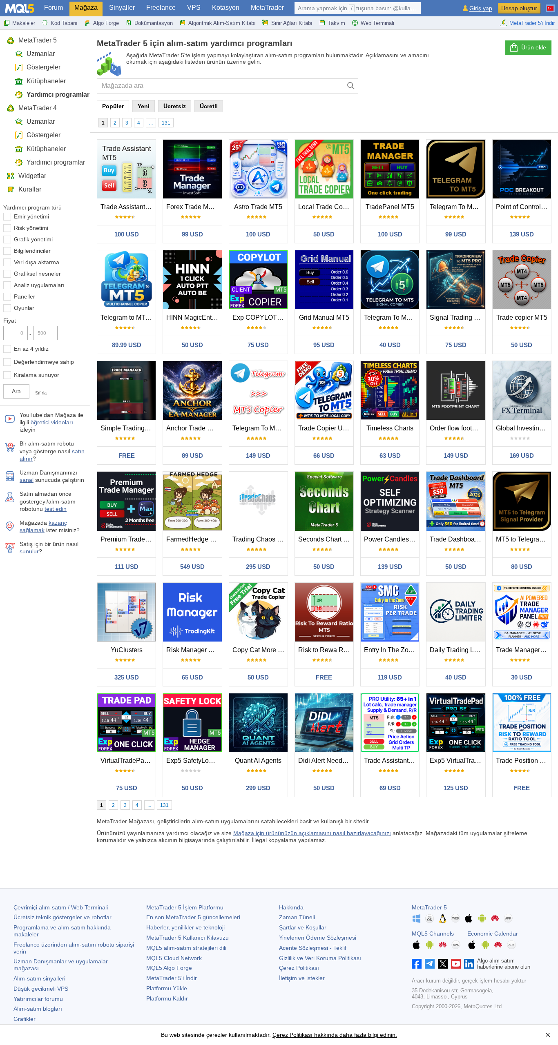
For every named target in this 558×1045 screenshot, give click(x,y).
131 (166, 123)
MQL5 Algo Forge (169, 968)
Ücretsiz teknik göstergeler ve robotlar (62, 917)
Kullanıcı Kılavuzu (187, 937)
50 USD (324, 234)
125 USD (456, 787)
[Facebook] (417, 964)
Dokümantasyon (153, 23)
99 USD (192, 234)
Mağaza (86, 7)
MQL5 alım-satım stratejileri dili (186, 948)
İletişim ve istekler (302, 978)
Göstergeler (43, 67)
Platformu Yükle (166, 988)
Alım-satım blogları (37, 1008)
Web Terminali (377, 23)
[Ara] (351, 86)
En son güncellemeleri (193, 917)
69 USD (390, 787)
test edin (56, 509)
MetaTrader (267, 7)
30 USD (521, 677)
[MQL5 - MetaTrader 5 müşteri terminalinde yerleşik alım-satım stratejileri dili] (19, 8)
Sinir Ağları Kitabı (291, 23)
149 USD (258, 455)
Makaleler (23, 23)
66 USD (324, 455)
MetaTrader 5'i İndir (532, 23)
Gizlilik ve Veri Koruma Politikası (320, 958)
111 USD (126, 566)
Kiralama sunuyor (36, 375)
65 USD (192, 677)
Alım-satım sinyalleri (39, 978)
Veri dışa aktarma (36, 262)
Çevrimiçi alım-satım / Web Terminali (60, 907)
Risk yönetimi (31, 228)
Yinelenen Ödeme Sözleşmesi (317, 937)
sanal (26, 480)
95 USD (324, 344)
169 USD (521, 455)
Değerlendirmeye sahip (44, 362)
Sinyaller (122, 7)
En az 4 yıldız (31, 348)
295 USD (258, 566)
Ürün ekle (533, 47)
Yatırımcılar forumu (38, 999)
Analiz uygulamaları (39, 285)
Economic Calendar (492, 933)
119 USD (390, 677)
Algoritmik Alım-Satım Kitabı (222, 23)
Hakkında (291, 907)
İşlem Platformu (184, 907)
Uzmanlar (41, 53)
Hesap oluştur (519, 8)
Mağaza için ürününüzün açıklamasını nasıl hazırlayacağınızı (312, 833)
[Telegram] (430, 964)
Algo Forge (106, 23)
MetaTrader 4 (37, 108)
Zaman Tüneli (297, 917)
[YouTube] (456, 964)
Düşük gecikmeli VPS (40, 988)
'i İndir (171, 978)
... (151, 123)
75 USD (258, 344)
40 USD (390, 344)
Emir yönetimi (31, 216)
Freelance (161, 7)
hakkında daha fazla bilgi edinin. (354, 1035)
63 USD (390, 455)
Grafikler (24, 1019)
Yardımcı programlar (58, 94)
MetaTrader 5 (37, 40)
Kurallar (29, 189)
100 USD (126, 234)
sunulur (29, 551)
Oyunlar (24, 308)
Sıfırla (41, 392)
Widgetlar (32, 175)
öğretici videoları (52, 422)
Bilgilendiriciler (32, 250)
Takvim (336, 23)
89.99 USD (126, 344)
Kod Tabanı (64, 23)
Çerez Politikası (299, 968)
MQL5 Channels (433, 933)
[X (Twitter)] (443, 964)
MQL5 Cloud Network (174, 958)
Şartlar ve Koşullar (302, 927)
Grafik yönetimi (33, 239)
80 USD (521, 566)
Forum (53, 7)
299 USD (258, 787)
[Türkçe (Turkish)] (550, 5)
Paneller (24, 296)
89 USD (192, 455)
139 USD (521, 234)
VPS (194, 7)
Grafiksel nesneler (37, 273)
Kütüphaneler (46, 81)
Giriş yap (480, 8)
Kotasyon (225, 7)
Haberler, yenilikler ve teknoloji (185, 927)
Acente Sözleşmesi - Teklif (312, 948)
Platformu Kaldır (167, 998)
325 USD (126, 677)
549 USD (192, 566)
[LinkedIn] (469, 964)
